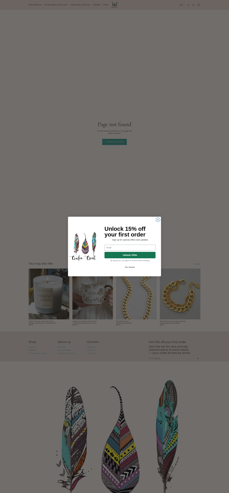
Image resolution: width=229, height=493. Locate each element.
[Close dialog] (158, 220)
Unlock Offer (130, 255)
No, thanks (130, 267)
